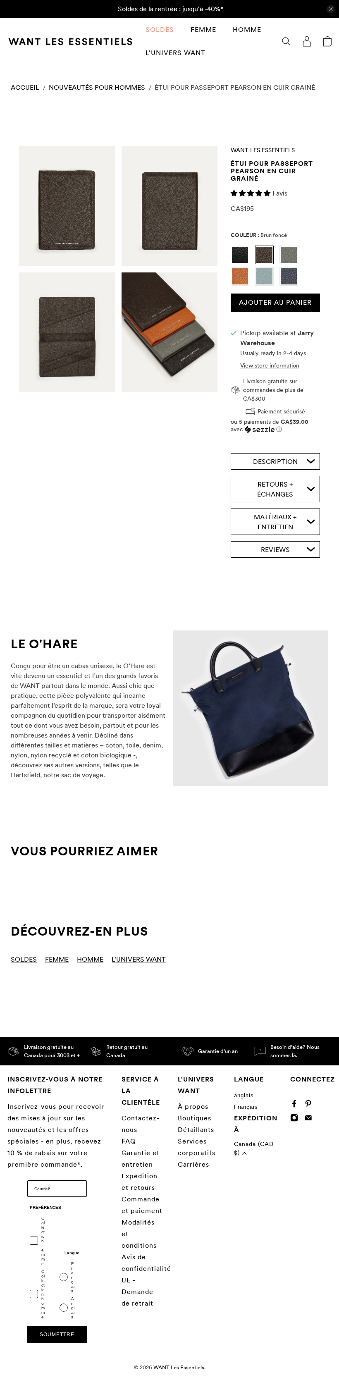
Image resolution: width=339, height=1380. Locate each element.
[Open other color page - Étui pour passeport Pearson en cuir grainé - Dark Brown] (267, 262)
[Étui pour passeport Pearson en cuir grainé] (67, 206)
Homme (247, 29)
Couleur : (259, 235)
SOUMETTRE (57, 1334)
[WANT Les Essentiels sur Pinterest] (310, 1106)
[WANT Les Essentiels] (70, 41)
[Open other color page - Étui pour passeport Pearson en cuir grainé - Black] (243, 262)
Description (275, 462)
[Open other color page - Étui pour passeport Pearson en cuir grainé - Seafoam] (267, 283)
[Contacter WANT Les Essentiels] (310, 1119)
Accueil (25, 87)
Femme (203, 29)
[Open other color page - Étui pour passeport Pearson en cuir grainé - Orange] (243, 283)
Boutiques (194, 1118)
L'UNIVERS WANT (175, 53)
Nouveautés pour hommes (97, 87)
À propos (193, 1106)
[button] (251, 193)
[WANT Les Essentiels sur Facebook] (296, 1106)
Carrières (193, 1164)
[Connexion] (306, 41)
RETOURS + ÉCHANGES (275, 489)
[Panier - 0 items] (327, 41)
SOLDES (160, 29)
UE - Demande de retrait (137, 1291)
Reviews (275, 550)
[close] (331, 9)
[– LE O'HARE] (250, 708)
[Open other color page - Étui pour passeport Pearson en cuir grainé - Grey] (290, 262)
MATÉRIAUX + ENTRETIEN (275, 522)
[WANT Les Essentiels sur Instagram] (296, 1119)
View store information (269, 365)
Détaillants (196, 1130)
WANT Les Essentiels (263, 150)
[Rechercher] (286, 41)
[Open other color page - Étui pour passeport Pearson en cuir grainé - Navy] (290, 283)
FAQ (129, 1141)
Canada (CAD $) (254, 1148)
